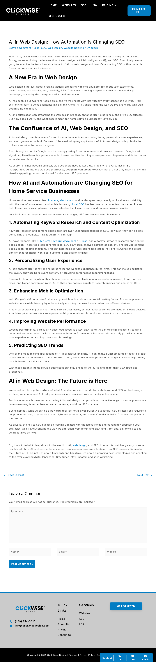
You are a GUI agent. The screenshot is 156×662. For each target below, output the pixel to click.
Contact (107, 658)
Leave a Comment (20, 47)
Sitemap (73, 655)
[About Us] (63, 624)
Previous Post (13, 474)
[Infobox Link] (30, 622)
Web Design (55, 47)
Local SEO (40, 47)
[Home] (61, 619)
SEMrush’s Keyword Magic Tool (56, 240)
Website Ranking (74, 47)
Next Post (145, 474)
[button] (115, 5)
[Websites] (84, 613)
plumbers (52, 200)
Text (132, 659)
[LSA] (81, 624)
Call (120, 659)
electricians (67, 200)
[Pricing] (62, 630)
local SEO (78, 204)
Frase (83, 240)
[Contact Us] (64, 635)
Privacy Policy (87, 655)
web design (79, 445)
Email (145, 659)
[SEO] (81, 619)
